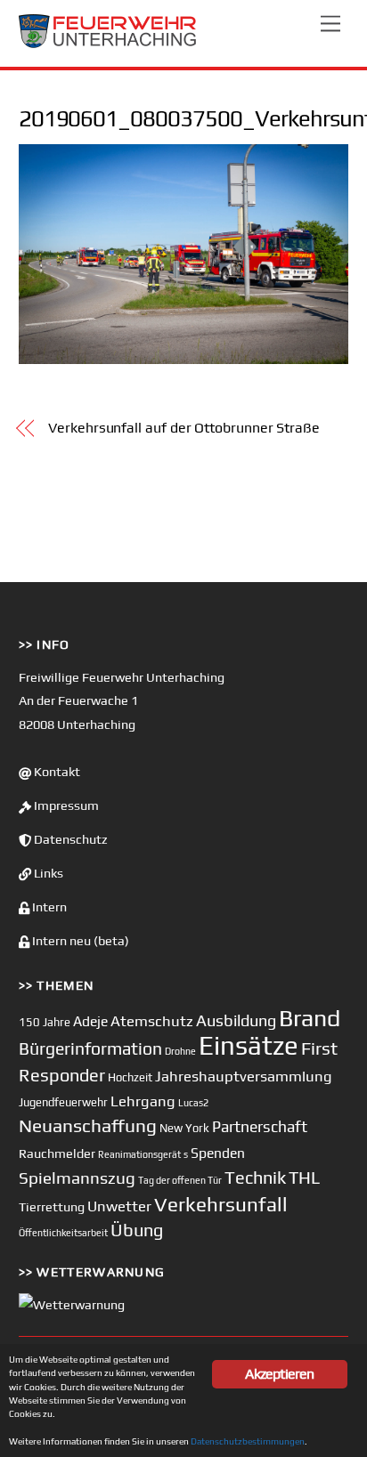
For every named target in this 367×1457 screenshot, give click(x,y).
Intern (48, 907)
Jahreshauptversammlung (243, 1076)
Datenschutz (69, 839)
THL (304, 1177)
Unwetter (119, 1206)
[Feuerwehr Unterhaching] (108, 44)
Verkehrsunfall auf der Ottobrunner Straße (184, 427)
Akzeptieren (279, 1373)
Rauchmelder (57, 1153)
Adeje (90, 1021)
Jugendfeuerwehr (63, 1102)
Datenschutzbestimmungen (248, 1441)
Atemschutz (151, 1021)
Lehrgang (142, 1101)
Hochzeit (130, 1077)
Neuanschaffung (88, 1125)
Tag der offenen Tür (180, 1180)
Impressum (65, 805)
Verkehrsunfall (221, 1204)
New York (184, 1128)
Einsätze (248, 1045)
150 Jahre (44, 1022)
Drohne (180, 1051)
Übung (136, 1229)
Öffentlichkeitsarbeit (63, 1232)
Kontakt (55, 772)
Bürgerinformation (90, 1048)
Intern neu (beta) (79, 941)
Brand (309, 1018)
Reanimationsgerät (139, 1154)
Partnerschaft (259, 1127)
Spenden (218, 1153)
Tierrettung (52, 1206)
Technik (255, 1177)
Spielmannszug (77, 1177)
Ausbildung (236, 1020)
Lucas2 (193, 1102)
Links (47, 873)
